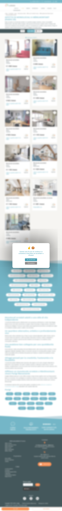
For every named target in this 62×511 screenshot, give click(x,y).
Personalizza (31, 263)
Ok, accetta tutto (31, 259)
